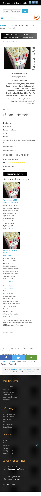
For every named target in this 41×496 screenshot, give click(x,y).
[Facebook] (6, 357)
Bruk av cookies (9, 414)
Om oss (5, 422)
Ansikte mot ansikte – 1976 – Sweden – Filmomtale (10, 253)
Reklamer (6, 400)
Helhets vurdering (9, 166)
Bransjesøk (7, 419)
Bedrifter (6, 440)
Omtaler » (13, 369)
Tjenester (6, 448)
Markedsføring (9, 392)
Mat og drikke (8, 451)
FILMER (14, 42)
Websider (6, 445)
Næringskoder (8, 417)
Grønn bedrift (8, 395)
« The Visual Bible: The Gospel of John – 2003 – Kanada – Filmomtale (18, 350)
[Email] (31, 357)
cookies (12, 485)
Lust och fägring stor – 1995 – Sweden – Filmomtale (10, 288)
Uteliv (5, 443)
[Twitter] (18, 357)
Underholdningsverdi (10, 159)
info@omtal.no (14, 477)
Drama (7, 42)
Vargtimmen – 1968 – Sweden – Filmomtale (10, 201)
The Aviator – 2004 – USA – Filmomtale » (16, 354)
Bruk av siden (8, 424)
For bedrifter (8, 387)
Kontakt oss (7, 427)
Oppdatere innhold (10, 397)
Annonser (7, 389)
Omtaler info (8, 453)
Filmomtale (9, 333)
